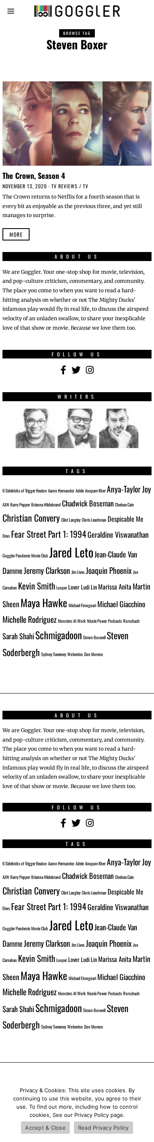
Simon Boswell (94, 637)
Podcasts (115, 620)
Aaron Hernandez (61, 490)
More (16, 234)
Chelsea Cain (124, 504)
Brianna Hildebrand (46, 504)
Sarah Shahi (18, 635)
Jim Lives (78, 572)
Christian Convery (31, 517)
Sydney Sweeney (53, 654)
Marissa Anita (114, 587)
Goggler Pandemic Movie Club (25, 555)
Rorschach (131, 620)
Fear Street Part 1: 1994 (48, 533)
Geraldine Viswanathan (118, 534)
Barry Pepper (20, 504)
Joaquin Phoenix (109, 570)
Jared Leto (71, 552)
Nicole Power (97, 620)
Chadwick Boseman (88, 503)
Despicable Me (125, 519)
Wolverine (75, 654)
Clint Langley (70, 519)
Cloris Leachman (94, 519)
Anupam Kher (95, 490)
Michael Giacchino (121, 603)
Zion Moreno (93, 654)
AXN (5, 504)
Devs (6, 535)
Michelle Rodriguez (29, 619)
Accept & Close (45, 1127)
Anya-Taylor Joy (129, 489)
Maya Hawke (44, 602)
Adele (80, 490)
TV (85, 186)
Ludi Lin (89, 587)
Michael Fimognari (82, 605)
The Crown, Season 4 (33, 175)
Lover (74, 587)
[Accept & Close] (144, 1111)
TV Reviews (64, 186)
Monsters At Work (72, 620)
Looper (61, 587)
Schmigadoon (58, 635)
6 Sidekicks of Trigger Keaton (24, 490)
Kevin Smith (36, 585)
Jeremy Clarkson (47, 570)
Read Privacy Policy (103, 1127)
